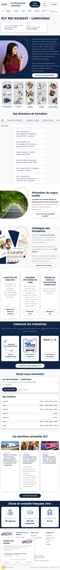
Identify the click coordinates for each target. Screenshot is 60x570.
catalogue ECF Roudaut (47, 235)
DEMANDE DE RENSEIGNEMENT (45, 75)
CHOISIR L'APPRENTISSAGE (10, 355)
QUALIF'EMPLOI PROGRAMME (50, 355)
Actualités (48, 544)
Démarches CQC (50, 313)
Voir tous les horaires (32, 28)
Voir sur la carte (9, 28)
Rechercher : (5, 126)
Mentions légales (9, 567)
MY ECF (45, 4)
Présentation (49, 535)
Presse (47, 542)
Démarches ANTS (30, 313)
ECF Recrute (49, 540)
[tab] (2, 120)
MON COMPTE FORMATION (30, 355)
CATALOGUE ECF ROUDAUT (43, 265)
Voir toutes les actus (30, 495)
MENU (55, 4)
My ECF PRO (34, 535)
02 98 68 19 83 (7, 384)
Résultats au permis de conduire (10, 312)
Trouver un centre (50, 537)
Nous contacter (34, 4)
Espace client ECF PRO (36, 537)
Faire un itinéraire (23, 389)
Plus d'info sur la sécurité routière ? (45, 215)
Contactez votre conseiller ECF (30, 366)
